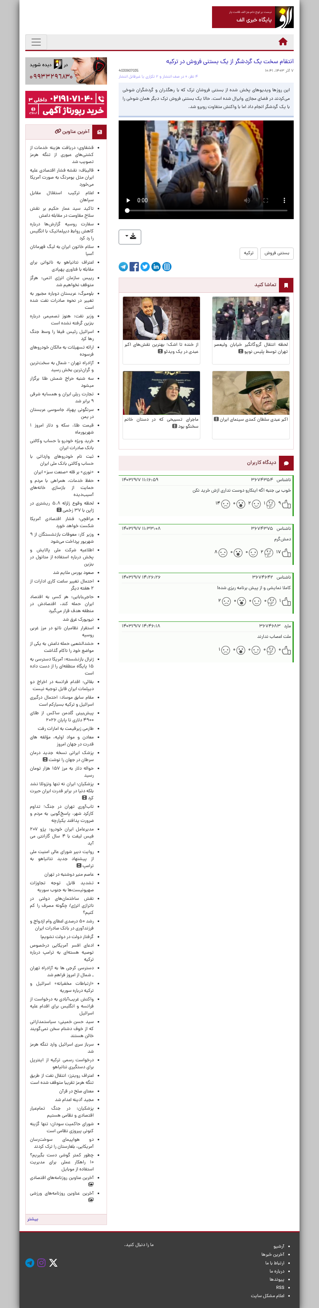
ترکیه (249, 253)
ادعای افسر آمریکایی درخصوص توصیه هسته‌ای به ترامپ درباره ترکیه (62, 952)
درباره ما (277, 1271)
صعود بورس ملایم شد (73, 573)
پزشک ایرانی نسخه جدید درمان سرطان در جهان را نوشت (62, 757)
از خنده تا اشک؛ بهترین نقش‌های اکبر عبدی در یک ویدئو (161, 349)
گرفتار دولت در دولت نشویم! (67, 937)
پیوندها (277, 1279)
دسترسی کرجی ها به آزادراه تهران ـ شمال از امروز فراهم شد (62, 972)
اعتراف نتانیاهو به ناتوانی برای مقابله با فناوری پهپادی (62, 266)
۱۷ (278, 552)
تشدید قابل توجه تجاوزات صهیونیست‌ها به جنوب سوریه (62, 887)
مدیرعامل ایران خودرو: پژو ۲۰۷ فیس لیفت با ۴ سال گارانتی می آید (62, 836)
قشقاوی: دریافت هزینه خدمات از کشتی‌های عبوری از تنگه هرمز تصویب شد (62, 155)
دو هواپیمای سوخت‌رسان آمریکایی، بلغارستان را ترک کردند (62, 1143)
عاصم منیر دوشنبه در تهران (69, 874)
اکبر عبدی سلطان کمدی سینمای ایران (253, 419)
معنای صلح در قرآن (76, 1091)
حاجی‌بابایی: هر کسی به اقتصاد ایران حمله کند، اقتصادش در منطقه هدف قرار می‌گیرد (62, 604)
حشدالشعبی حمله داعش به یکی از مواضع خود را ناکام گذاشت (62, 648)
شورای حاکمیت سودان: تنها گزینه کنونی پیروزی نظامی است (62, 1128)
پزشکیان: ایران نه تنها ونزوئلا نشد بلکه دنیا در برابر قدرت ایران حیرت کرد (62, 791)
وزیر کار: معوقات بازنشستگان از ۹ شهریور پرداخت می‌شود (62, 538)
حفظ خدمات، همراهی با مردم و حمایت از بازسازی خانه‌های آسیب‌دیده (62, 488)
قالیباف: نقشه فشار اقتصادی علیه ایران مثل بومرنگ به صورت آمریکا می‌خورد (62, 177)
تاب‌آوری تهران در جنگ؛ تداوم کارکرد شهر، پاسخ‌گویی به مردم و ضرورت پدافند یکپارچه (62, 814)
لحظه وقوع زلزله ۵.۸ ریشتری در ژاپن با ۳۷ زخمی (62, 507)
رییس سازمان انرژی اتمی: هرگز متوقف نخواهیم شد (62, 282)
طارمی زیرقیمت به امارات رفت (66, 729)
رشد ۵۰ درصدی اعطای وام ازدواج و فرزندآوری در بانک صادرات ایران (62, 925)
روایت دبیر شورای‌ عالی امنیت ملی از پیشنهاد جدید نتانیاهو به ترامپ (62, 859)
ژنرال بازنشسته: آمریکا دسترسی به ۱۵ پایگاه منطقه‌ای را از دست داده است (62, 666)
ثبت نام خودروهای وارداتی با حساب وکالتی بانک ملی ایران (62, 460)
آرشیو (278, 1246)
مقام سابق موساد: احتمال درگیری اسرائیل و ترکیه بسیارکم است (62, 701)
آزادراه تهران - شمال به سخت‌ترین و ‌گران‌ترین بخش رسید (62, 367)
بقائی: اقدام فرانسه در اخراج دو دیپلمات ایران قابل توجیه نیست (62, 686)
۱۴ (218, 503)
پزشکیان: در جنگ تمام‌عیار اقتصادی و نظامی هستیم (62, 1112)
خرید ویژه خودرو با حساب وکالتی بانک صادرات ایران (62, 445)
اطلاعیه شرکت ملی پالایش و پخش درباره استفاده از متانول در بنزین (62, 557)
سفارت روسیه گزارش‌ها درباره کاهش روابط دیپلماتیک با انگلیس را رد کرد (62, 231)
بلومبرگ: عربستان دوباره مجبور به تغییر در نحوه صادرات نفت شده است (62, 301)
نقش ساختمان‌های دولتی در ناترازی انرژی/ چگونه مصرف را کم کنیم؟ (62, 906)
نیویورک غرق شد (78, 619)
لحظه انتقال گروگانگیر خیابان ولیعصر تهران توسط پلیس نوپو (251, 349)
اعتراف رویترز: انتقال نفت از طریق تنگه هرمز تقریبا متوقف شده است (62, 1080)
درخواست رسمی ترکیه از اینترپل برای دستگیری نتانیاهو (62, 1064)
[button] (130, 237)
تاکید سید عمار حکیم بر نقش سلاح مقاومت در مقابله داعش (62, 212)
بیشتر (32, 1219)
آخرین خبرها (272, 1254)
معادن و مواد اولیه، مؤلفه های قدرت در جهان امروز (62, 741)
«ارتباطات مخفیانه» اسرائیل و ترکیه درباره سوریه (62, 988)
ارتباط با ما (274, 1263)
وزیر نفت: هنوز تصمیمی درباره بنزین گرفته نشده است (62, 320)
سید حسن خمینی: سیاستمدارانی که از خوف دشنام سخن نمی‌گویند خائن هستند (62, 1029)
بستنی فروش (277, 253)
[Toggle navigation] (36, 42)
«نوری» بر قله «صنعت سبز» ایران (64, 472)
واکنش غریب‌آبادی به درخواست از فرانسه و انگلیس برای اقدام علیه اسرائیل (62, 1006)
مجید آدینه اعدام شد (74, 1100)
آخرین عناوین (75, 132)
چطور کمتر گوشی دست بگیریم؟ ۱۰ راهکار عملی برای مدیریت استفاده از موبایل (62, 1162)
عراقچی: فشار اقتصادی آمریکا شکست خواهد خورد (62, 523)
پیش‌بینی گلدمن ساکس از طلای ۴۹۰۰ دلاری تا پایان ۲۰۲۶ (62, 717)
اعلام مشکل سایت (267, 1296)
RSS (280, 1288)
